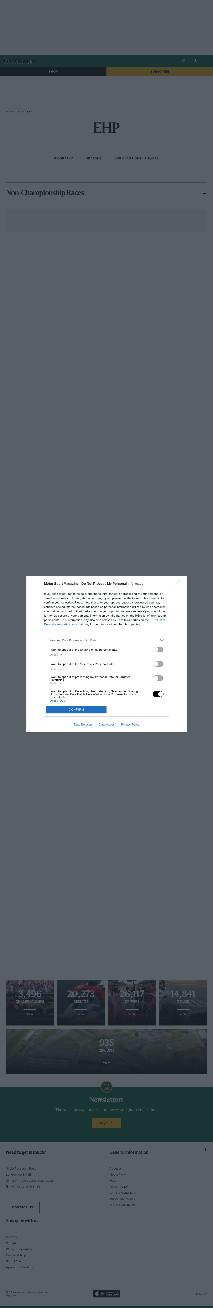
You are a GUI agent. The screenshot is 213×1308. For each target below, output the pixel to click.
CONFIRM (76, 709)
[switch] (158, 649)
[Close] (178, 584)
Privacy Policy (130, 724)
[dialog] (106, 654)
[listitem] (106, 640)
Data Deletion (83, 724)
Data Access (106, 724)
